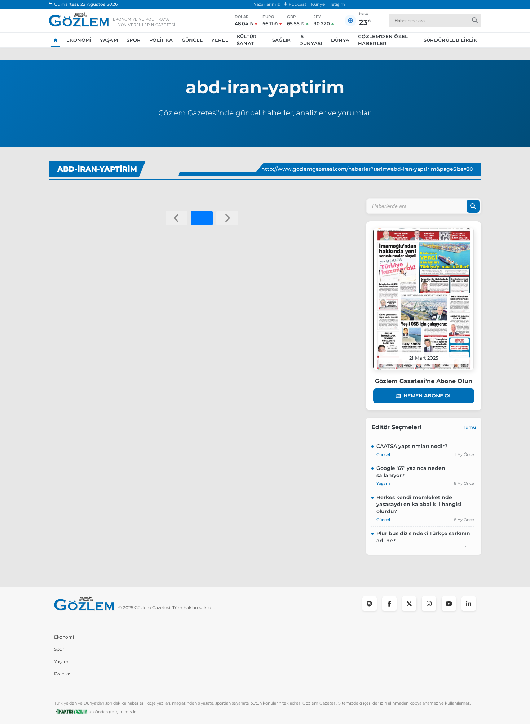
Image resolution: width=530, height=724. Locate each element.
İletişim (337, 4)
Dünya (340, 40)
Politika (161, 40)
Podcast (296, 4)
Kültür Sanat (247, 40)
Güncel (192, 40)
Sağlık (281, 40)
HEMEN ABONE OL (427, 395)
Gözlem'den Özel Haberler (383, 40)
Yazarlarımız (267, 4)
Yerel (219, 40)
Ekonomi (78, 40)
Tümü (469, 427)
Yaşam (109, 40)
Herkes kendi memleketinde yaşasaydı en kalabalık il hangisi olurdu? (418, 504)
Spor (134, 40)
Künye (318, 4)
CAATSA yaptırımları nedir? (411, 446)
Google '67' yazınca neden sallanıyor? (410, 472)
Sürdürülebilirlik (450, 40)
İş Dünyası (310, 40)
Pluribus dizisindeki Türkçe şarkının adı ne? (423, 537)
